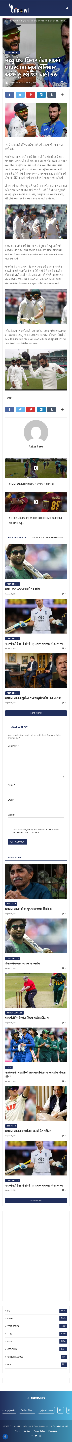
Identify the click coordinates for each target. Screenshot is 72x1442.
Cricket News (21, 1410)
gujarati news (40, 1410)
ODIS (9, 1341)
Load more (36, 713)
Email (11, 799)
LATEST (11, 1318)
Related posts (38, 537)
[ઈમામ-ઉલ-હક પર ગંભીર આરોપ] (36, 561)
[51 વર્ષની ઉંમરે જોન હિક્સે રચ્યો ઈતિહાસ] (36, 990)
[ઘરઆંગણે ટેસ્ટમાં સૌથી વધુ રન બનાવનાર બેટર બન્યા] (36, 616)
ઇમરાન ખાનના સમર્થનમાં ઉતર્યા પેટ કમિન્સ (28, 1131)
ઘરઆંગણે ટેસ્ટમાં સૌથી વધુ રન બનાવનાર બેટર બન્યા (34, 644)
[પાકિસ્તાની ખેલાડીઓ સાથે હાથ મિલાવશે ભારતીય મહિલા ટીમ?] (36, 1045)
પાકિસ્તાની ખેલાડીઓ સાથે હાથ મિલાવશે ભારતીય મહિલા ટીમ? (35, 1074)
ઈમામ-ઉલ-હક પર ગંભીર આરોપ (22, 589)
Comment (13, 745)
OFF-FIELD (11, 904)
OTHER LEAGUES (14, 1013)
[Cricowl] (18, 8)
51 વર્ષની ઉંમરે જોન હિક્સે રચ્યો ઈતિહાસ (27, 1018)
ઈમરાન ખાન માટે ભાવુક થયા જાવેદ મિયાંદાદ (28, 909)
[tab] (37, 537)
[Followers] (36, 1435)
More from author (54, 537)
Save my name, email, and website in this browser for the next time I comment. (36, 831)
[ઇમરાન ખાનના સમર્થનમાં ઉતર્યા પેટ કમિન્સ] (36, 1103)
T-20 (9, 1067)
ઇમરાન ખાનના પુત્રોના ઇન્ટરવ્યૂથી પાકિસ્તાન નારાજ (33, 698)
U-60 (9, 1364)
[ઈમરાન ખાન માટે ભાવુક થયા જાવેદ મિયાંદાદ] (36, 881)
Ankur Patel (36, 446)
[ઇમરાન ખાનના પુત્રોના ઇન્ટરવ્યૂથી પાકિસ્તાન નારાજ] (36, 670)
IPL (8, 1310)
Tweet (9, 398)
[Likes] (32, 1435)
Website (12, 814)
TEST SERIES (13, 20)
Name (11, 784)
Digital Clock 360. (60, 1426)
